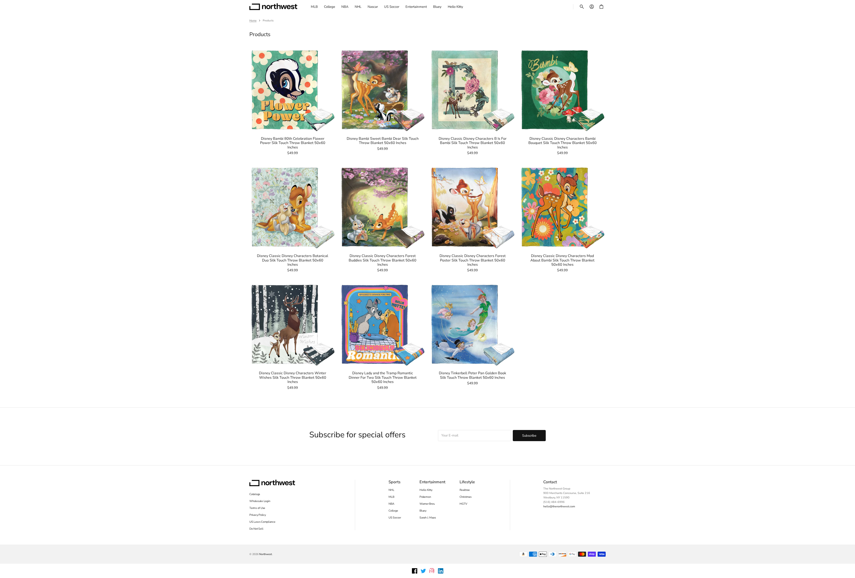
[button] (582, 7)
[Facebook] (414, 571)
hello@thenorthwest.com (559, 506)
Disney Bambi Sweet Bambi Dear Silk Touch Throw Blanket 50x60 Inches (383, 141)
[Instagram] (432, 571)
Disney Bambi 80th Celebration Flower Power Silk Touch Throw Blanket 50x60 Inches (292, 143)
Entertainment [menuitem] (416, 7)
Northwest (265, 554)
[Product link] (292, 101)
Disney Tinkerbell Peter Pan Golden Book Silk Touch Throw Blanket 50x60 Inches (472, 375)
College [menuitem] (329, 7)
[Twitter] (423, 571)
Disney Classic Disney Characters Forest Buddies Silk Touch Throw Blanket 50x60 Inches (382, 260)
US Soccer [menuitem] (391, 7)
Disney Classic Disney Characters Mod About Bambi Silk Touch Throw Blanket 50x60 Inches (562, 260)
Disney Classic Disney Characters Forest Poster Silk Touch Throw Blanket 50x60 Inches (473, 260)
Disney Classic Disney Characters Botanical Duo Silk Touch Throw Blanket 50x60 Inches (292, 260)
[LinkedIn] (440, 571)
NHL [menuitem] (358, 7)
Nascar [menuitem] (373, 7)
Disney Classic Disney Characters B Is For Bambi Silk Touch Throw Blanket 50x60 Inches (473, 143)
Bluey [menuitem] (437, 7)
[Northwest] (273, 6)
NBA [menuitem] (344, 7)
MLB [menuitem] (314, 7)
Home (252, 20)
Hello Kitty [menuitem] (455, 7)
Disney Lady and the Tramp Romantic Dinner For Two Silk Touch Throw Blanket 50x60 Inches (383, 377)
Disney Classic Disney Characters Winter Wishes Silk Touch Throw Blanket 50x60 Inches (292, 377)
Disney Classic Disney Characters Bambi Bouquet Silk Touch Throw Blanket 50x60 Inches (562, 143)
